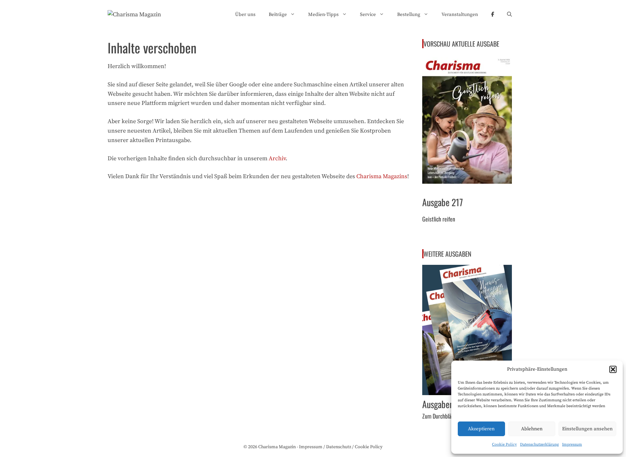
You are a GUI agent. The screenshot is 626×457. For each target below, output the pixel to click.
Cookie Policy (504, 444)
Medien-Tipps (323, 14)
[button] (613, 369)
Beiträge (278, 14)
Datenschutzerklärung (539, 444)
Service (368, 14)
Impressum (572, 444)
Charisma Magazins (381, 176)
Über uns (245, 14)
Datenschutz (338, 447)
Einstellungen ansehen (587, 429)
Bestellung (408, 14)
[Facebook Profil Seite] (492, 15)
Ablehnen (532, 429)
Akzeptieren (481, 429)
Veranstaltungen (459, 14)
